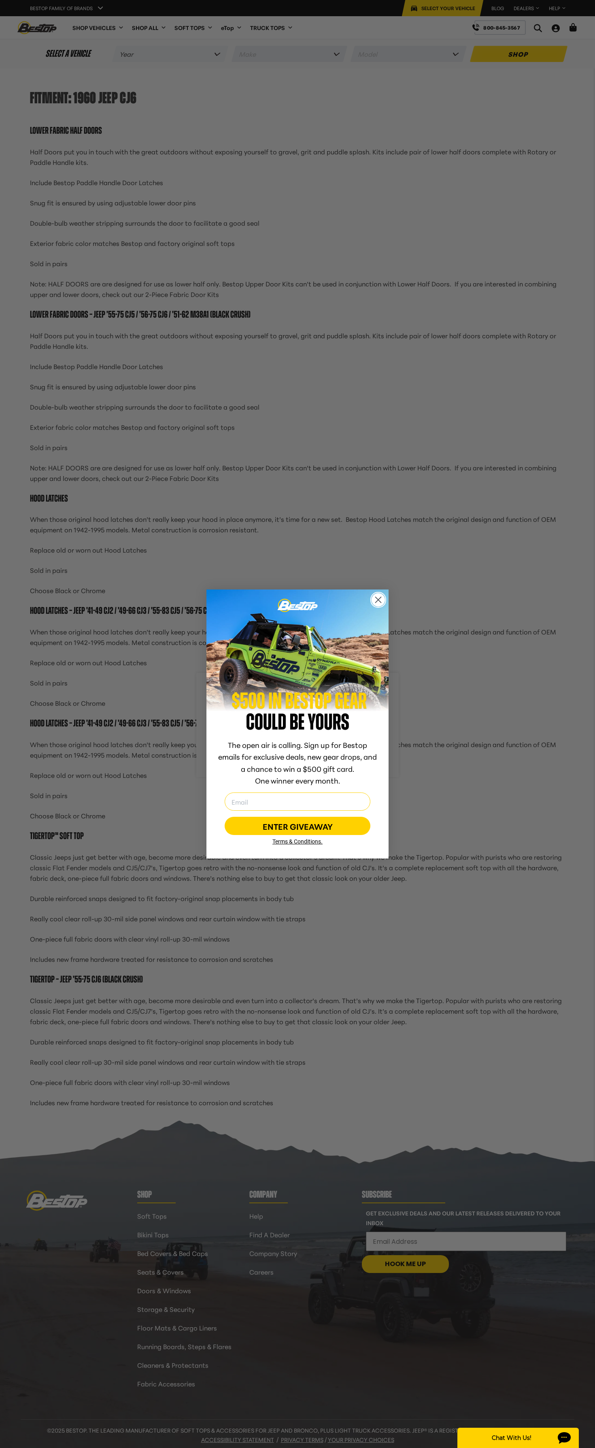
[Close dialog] (378, 600)
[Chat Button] (518, 1438)
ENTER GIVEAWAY (298, 826)
